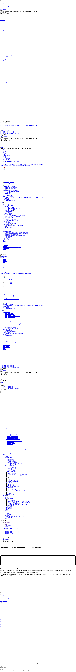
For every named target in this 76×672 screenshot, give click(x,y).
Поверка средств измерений (10, 219)
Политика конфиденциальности (6, 665)
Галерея (4, 241)
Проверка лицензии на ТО (10, 69)
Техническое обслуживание (8, 70)
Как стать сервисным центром (10, 84)
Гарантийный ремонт (9, 213)
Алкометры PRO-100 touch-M (10, 38)
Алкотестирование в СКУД (10, 96)
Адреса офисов (5, 105)
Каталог (2, 34)
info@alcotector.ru (3, 9)
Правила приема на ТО (9, 71)
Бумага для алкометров (7, 58)
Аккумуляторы (8, 56)
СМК (4, 154)
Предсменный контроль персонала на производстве (15, 95)
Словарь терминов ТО (7, 85)
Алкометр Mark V (8, 36)
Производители (6, 30)
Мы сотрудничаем (6, 29)
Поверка (4, 218)
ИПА (6, 44)
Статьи (4, 240)
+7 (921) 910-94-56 (9, 6)
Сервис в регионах (6, 82)
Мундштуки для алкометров (5, 636)
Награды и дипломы (6, 155)
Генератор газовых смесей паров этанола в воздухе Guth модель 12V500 (15, 165)
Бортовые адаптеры (8, 55)
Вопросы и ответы (6, 97)
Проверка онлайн (6, 64)
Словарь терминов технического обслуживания (14, 86)
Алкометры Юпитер (9, 37)
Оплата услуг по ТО (9, 217)
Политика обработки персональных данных (11, 32)
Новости (4, 152)
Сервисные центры (8, 83)
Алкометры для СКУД (7, 40)
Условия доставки (8, 88)
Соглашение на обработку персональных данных (12, 107)
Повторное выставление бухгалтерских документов (15, 215)
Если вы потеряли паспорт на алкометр (12, 216)
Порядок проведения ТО (9, 72)
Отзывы (4, 27)
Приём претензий (6, 108)
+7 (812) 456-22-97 (7, 5)
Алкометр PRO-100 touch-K (10, 39)
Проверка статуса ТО (9, 65)
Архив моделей (6, 60)
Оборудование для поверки (5, 635)
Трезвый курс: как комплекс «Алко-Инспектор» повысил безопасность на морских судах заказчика (21, 164)
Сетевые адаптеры (8, 54)
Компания (2, 20)
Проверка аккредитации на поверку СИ (12, 68)
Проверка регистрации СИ (10, 67)
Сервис (2, 63)
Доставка (4, 87)
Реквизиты (5, 106)
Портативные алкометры (7, 35)
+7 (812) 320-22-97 (5, 3)
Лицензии (5, 153)
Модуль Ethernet (8, 42)
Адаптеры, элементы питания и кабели (7, 637)
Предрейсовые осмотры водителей (11, 94)
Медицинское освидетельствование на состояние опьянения (16, 93)
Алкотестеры (5, 43)
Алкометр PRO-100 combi (10, 61)
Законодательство (6, 98)
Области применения (7, 91)
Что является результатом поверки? (11, 220)
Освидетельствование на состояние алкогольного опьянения (16, 92)
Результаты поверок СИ (9, 66)
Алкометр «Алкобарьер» (9, 41)
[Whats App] (3, 116)
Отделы (4, 109)
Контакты (2, 103)
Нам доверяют (5, 28)
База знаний (3, 90)
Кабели (6, 57)
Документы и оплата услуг (8, 214)
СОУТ (4, 31)
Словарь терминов (6, 99)
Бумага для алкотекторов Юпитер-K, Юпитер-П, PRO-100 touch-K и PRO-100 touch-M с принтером (24, 59)
